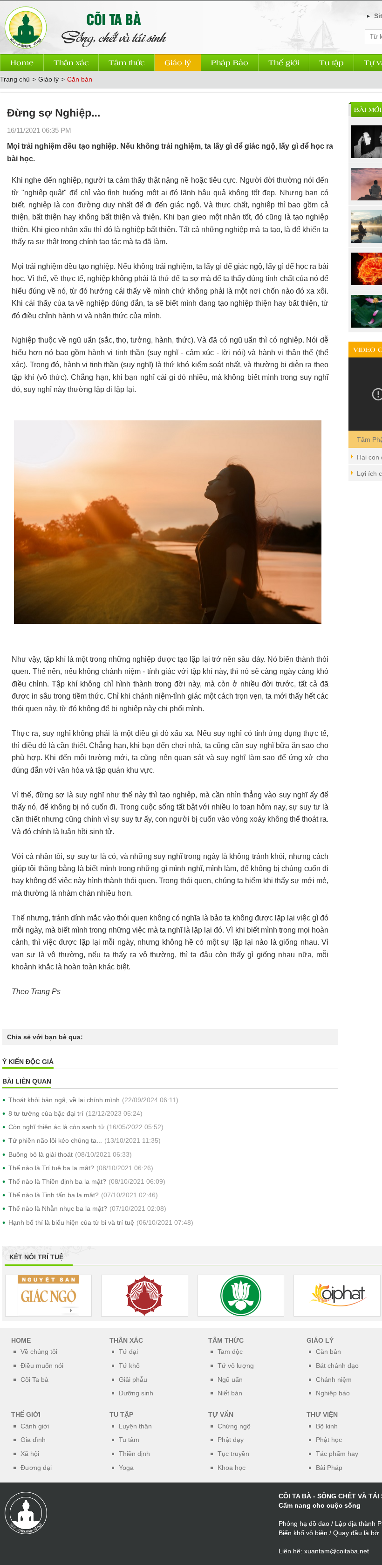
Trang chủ (15, 79)
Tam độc (230, 1351)
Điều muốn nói (41, 1365)
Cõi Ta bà (34, 1379)
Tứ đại (128, 1351)
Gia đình (33, 1439)
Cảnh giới (34, 1426)
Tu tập (331, 62)
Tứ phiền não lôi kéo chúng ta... (55, 1140)
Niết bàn (230, 1393)
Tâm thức (126, 62)
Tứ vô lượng (236, 1365)
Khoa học (232, 1467)
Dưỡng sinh (136, 1393)
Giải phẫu (133, 1379)
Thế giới (283, 62)
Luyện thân (135, 1426)
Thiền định (134, 1453)
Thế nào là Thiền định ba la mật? (57, 1181)
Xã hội (29, 1453)
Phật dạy (231, 1439)
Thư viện (322, 1414)
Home (22, 62)
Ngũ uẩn (230, 1379)
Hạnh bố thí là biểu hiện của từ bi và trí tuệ (71, 1222)
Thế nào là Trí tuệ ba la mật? (51, 1168)
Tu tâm (129, 1439)
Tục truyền (233, 1453)
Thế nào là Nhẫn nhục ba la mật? (57, 1208)
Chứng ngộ (234, 1426)
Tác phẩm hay (337, 1453)
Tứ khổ (129, 1365)
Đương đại (36, 1467)
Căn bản (79, 79)
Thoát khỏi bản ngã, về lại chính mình (64, 1100)
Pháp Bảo (229, 62)
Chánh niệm (334, 1379)
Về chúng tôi (38, 1351)
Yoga (126, 1467)
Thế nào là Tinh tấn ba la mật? (53, 1195)
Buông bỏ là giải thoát (40, 1154)
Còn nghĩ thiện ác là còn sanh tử (56, 1127)
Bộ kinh (327, 1426)
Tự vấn (220, 1414)
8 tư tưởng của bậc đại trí (45, 1113)
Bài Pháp (329, 1467)
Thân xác (71, 62)
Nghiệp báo (333, 1393)
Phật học (329, 1439)
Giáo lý (177, 62)
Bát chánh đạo (337, 1365)
